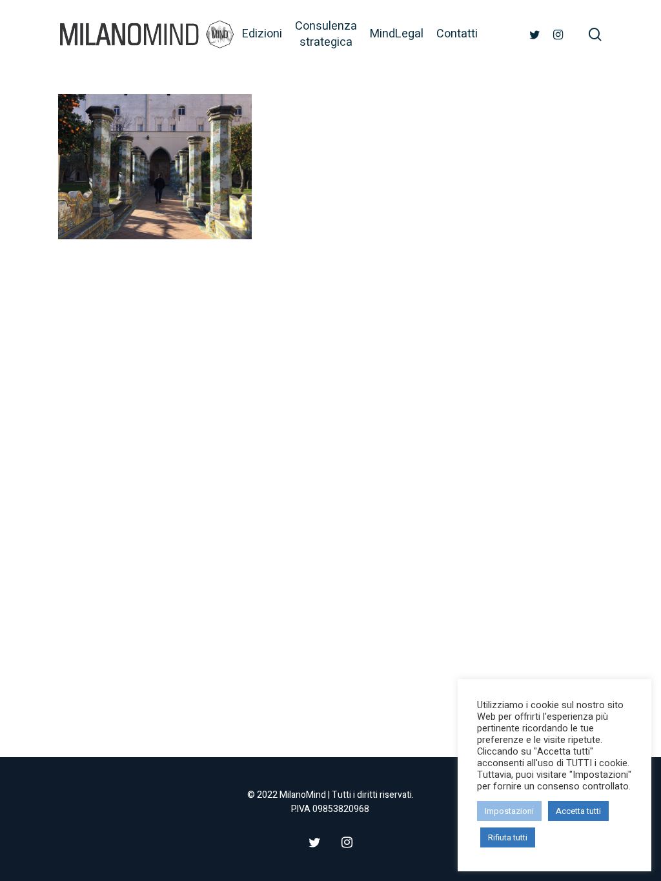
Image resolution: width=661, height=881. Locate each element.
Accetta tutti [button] (578, 811)
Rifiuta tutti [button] (507, 837)
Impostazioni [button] (509, 811)
